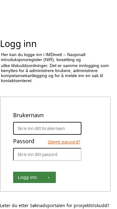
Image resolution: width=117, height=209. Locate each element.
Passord (46, 141)
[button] (34, 177)
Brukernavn (28, 115)
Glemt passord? (64, 142)
